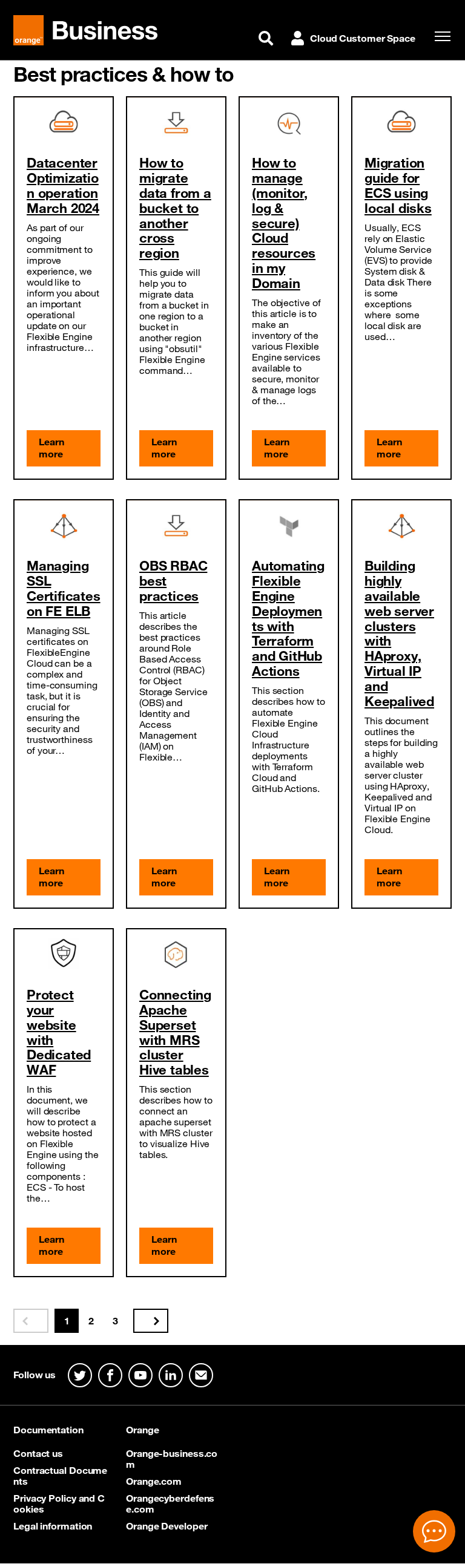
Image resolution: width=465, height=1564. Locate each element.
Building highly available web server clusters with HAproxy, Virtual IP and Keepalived (399, 633)
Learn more (51, 448)
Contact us (38, 1453)
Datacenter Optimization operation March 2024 (63, 185)
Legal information (52, 1525)
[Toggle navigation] (439, 36)
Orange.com (154, 1481)
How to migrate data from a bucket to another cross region (175, 207)
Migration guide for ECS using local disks (398, 185)
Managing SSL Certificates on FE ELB (64, 588)
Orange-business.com (171, 1459)
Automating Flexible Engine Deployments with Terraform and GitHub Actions (288, 618)
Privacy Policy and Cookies (59, 1503)
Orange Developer (166, 1525)
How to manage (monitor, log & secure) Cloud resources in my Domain (283, 222)
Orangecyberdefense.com (170, 1503)
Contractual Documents (60, 1476)
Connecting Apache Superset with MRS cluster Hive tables (175, 1032)
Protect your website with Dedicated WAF (59, 1032)
